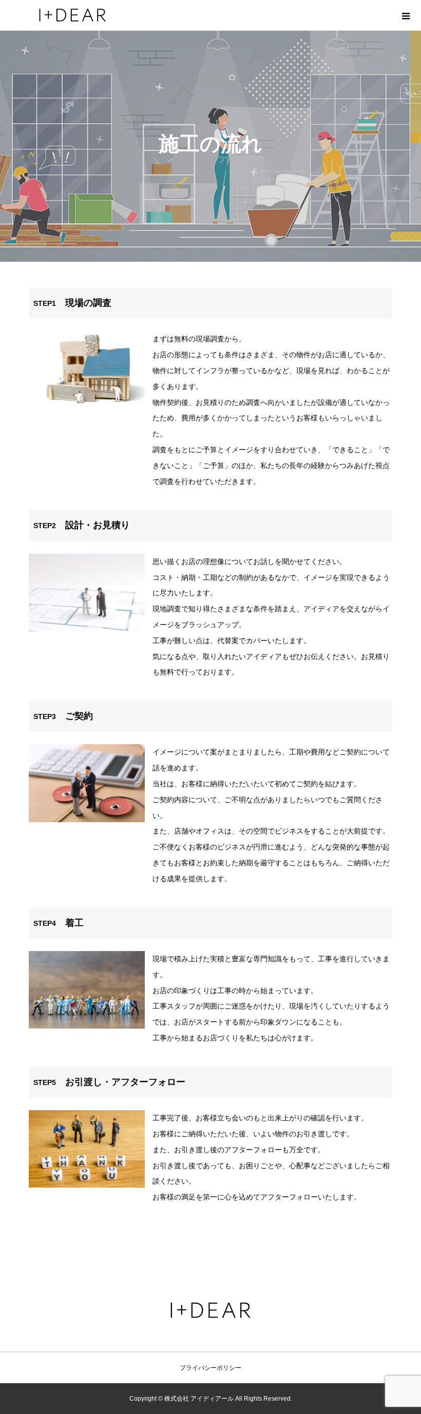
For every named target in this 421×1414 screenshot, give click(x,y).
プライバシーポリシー (210, 1367)
